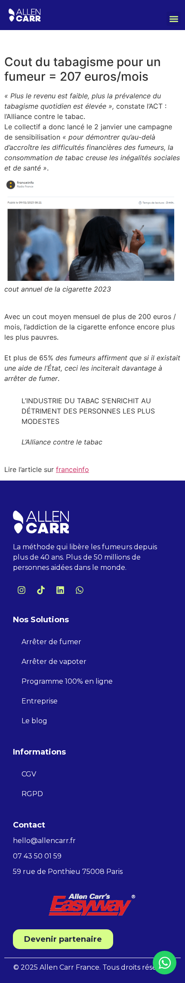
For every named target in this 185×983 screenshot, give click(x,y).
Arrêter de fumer (51, 642)
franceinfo (72, 469)
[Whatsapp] (79, 590)
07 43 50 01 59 (37, 856)
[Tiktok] (40, 590)
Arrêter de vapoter (54, 661)
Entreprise (40, 701)
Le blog (34, 721)
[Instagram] (21, 590)
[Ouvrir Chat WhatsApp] (164, 962)
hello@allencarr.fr (44, 841)
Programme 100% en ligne (67, 681)
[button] (173, 19)
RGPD (32, 794)
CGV (29, 774)
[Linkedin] (60, 590)
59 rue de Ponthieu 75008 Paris (68, 871)
